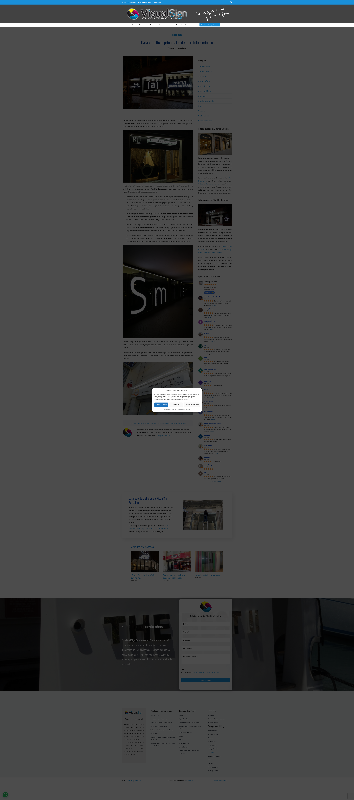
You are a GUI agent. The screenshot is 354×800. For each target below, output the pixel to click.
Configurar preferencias (192, 404)
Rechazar (176, 404)
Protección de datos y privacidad (178, 409)
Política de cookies (167, 409)
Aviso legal (188, 409)
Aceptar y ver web (161, 404)
